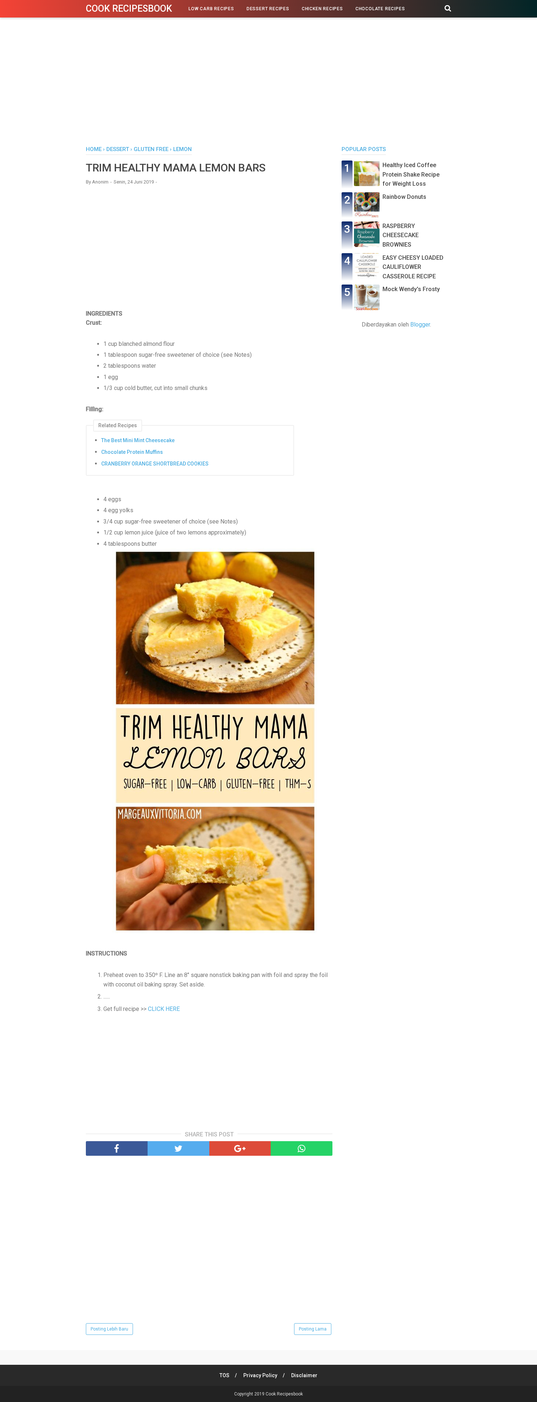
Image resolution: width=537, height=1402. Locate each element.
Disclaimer (304, 1375)
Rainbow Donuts (404, 196)
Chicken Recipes (322, 8)
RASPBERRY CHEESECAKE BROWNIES (400, 235)
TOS (224, 1375)
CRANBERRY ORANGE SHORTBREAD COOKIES (155, 464)
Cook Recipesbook (129, 8)
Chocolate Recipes (380, 8)
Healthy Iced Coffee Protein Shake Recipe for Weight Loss (410, 174)
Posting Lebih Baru (109, 1329)
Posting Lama (313, 1329)
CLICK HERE (164, 1008)
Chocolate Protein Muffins (132, 452)
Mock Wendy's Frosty (411, 289)
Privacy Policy (260, 1375)
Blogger (420, 324)
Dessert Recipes (268, 8)
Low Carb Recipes (211, 8)
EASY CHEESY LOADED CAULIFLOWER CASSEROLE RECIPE (412, 267)
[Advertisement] (268, 83)
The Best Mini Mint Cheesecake (138, 440)
